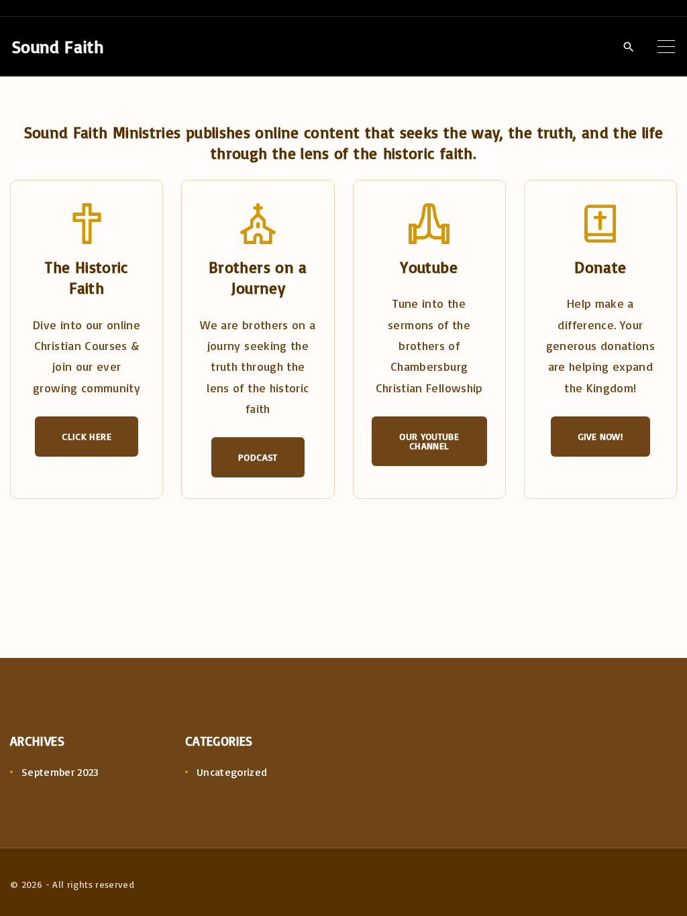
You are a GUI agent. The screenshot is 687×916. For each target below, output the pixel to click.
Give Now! (600, 436)
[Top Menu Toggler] (666, 46)
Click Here (86, 436)
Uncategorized (232, 772)
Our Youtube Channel (429, 441)
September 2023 (60, 772)
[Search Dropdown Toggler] (628, 47)
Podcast (258, 457)
